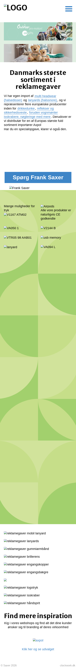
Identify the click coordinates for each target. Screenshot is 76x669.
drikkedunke (26, 108)
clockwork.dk (67, 665)
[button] (68, 8)
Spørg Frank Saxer (38, 177)
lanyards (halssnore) (42, 100)
